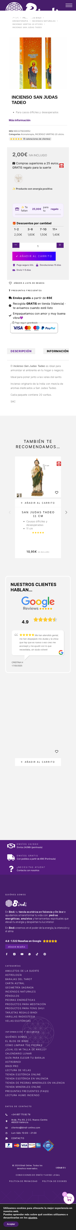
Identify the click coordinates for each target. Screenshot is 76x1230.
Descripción (21, 351)
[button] (38, 503)
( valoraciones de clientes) (36, 138)
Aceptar (10, 1224)
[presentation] (10, 512)
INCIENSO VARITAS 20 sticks (27, 24)
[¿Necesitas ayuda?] (11, 869)
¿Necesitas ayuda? (31, 867)
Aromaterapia (20, 21)
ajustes (31, 1217)
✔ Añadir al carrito (34, 256)
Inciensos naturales (43, 21)
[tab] (21, 351)
